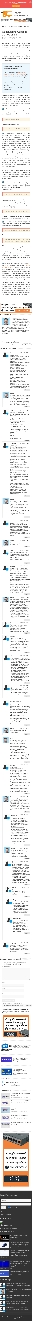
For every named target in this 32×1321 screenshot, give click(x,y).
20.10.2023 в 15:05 (24, 443)
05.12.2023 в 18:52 (24, 410)
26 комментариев (18, 38)
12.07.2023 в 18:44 (24, 848)
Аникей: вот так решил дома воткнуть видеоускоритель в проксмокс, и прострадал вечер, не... (18, 1285)
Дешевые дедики (17, 1058)
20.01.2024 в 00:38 (24, 920)
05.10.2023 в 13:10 (24, 520)
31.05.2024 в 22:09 (24, 393)
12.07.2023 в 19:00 (24, 861)
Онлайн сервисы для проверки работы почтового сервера (13, 341)
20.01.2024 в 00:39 (24, 685)
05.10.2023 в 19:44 (24, 540)
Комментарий (6, 966)
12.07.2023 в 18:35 (24, 815)
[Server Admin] (16, 14)
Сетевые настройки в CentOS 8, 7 (20, 1101)
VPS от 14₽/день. (17, 1069)
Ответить (27, 389)
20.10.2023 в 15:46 (24, 499)
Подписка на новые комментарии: (12, 1003)
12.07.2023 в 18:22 (24, 796)
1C (8, 26)
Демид (12, 550)
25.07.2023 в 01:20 (24, 728)
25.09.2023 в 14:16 (24, 622)
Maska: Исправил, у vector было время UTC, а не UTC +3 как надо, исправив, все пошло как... (18, 1309)
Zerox (5, 37)
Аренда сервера (17, 1045)
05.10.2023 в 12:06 (24, 636)
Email (3, 988)
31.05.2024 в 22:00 (24, 352)
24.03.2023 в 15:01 (24, 943)
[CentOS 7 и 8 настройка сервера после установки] (5, 1117)
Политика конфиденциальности (8, 1228)
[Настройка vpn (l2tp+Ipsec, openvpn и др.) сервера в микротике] (5, 1125)
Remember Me (13, 1207)
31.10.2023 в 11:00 (24, 887)
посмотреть (16, 6)
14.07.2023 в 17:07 (24, 738)
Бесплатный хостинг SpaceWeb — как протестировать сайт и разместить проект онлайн (19, 1244)
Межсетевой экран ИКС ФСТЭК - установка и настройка (20, 1272)
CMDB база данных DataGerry (19, 344)
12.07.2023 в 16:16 (24, 765)
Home (4, 26)
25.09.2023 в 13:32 (24, 566)
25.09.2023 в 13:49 (24, 597)
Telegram (8, 38)
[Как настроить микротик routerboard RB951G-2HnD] (5, 1096)
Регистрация (4, 1212)
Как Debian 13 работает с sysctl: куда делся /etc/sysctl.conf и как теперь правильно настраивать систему (20, 1264)
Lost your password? (6, 1214)
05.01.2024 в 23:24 (24, 655)
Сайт (3, 994)
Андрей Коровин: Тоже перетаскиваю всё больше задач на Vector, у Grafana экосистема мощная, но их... (17, 1303)
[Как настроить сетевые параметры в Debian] (5, 1110)
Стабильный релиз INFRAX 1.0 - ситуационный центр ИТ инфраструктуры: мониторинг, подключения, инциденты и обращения (15, 1254)
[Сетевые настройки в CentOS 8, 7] (5, 1103)
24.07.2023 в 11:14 (24, 703)
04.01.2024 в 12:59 (24, 901)
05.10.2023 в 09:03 (24, 550)
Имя (3, 982)
